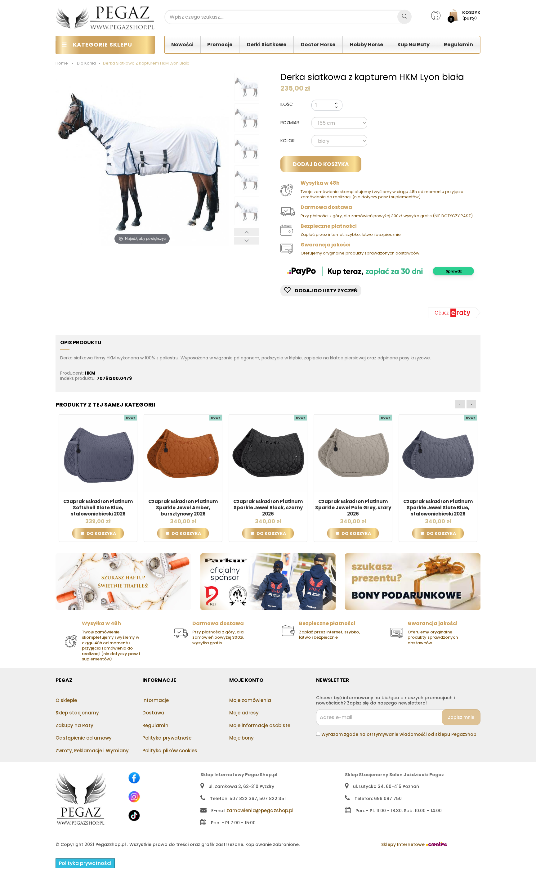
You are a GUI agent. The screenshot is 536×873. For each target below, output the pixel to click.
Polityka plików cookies (169, 750)
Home (62, 63)
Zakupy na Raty (74, 725)
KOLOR (288, 141)
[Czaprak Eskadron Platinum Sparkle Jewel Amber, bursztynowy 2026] (183, 453)
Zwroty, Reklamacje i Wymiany (92, 750)
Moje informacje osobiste (259, 725)
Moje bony (241, 738)
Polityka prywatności (167, 738)
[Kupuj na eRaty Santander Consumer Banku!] (454, 312)
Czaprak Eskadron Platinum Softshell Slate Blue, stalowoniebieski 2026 (98, 507)
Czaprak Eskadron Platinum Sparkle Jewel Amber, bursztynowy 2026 (183, 507)
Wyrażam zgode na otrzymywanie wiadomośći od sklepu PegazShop (398, 734)
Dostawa (153, 712)
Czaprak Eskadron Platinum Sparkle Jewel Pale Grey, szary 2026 (353, 507)
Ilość (286, 104)
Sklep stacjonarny (77, 712)
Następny (246, 241)
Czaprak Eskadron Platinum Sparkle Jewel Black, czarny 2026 (268, 507)
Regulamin (155, 725)
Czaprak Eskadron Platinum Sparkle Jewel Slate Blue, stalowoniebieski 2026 (438, 507)
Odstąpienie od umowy (84, 738)
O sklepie (66, 700)
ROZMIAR (290, 123)
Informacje (155, 700)
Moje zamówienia (250, 700)
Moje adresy (244, 712)
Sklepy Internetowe (403, 844)
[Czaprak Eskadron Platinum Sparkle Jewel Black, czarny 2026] (268, 453)
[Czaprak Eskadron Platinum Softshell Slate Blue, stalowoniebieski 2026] (98, 453)
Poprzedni (246, 232)
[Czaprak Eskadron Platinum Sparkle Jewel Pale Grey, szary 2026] (353, 453)
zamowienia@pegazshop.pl (259, 810)
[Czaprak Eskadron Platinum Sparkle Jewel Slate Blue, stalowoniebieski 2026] (438, 453)
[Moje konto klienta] (439, 15)
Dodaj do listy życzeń (326, 290)
